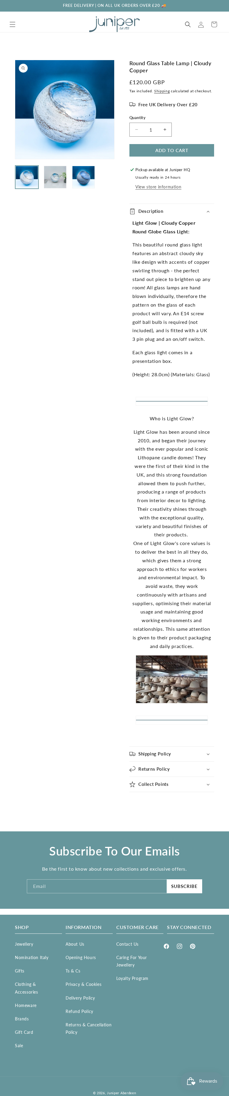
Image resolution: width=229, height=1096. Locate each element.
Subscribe (184, 886)
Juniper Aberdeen (121, 1093)
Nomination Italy (32, 957)
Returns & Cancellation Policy (89, 1028)
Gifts (19, 970)
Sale (19, 1045)
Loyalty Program (132, 978)
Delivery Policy (80, 997)
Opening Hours (81, 957)
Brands (22, 1018)
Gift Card (24, 1032)
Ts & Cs (73, 970)
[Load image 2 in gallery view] (55, 177)
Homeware (26, 1005)
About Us (75, 944)
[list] (64, 109)
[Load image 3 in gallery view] (83, 177)
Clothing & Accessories (26, 988)
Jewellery (24, 944)
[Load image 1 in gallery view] (27, 177)
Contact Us (127, 944)
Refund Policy (79, 1011)
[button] (12, 24)
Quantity (137, 117)
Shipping (162, 91)
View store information (158, 186)
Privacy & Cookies (83, 984)
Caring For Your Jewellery (131, 961)
